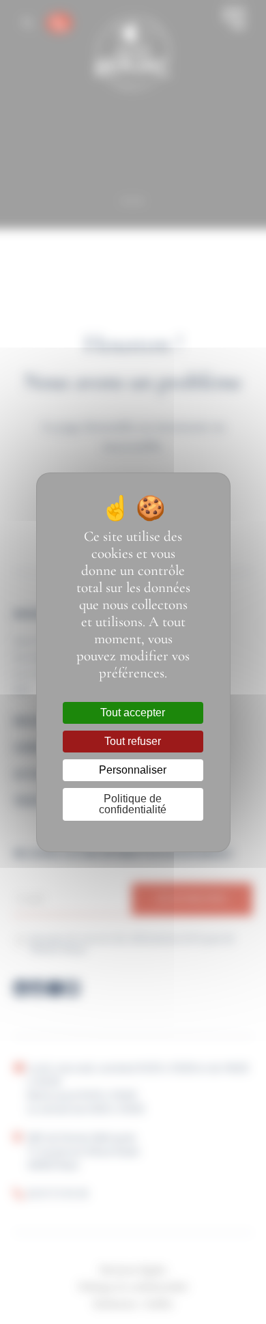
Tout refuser (132, 741)
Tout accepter (132, 712)
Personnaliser (132, 770)
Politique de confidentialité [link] (132, 804)
